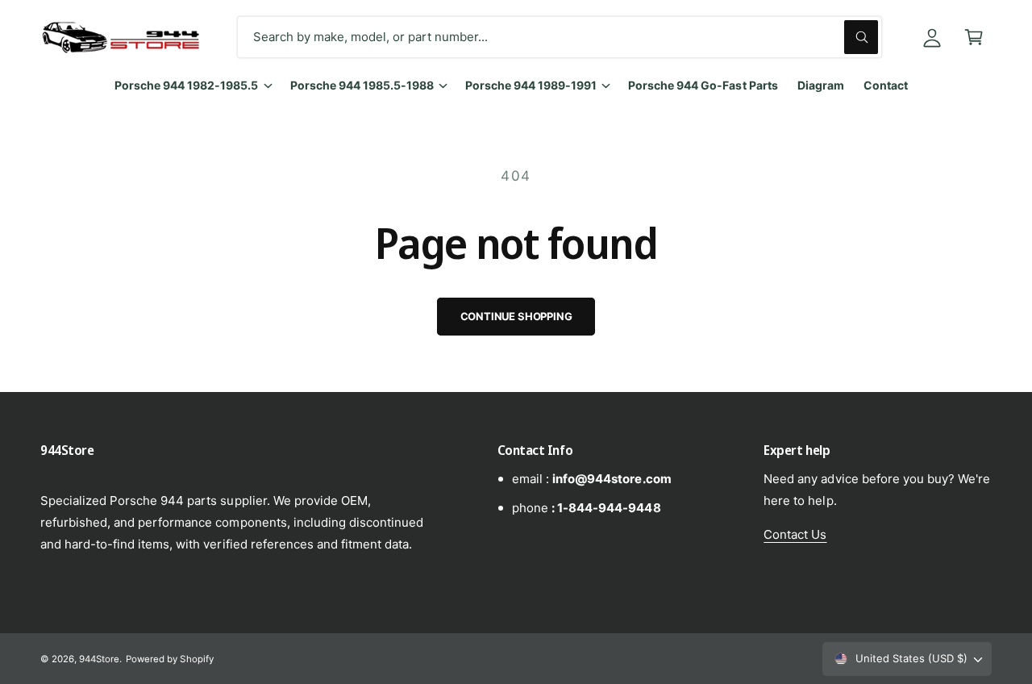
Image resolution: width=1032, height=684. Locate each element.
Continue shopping (516, 316)
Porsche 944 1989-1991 (531, 85)
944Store (99, 659)
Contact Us (795, 534)
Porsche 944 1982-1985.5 (186, 85)
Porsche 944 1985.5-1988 (362, 85)
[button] (974, 37)
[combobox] (559, 37)
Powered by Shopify (169, 659)
